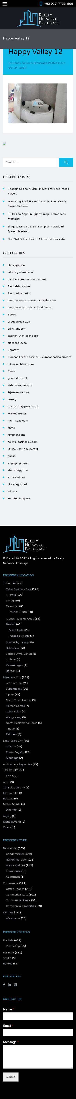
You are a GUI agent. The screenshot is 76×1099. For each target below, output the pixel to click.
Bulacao (8, 798)
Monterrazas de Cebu (20, 618)
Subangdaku (14, 688)
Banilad (10, 624)
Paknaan (11, 734)
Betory (12, 314)
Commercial (11, 883)
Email (8, 1026)
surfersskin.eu (16, 477)
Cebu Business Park (18, 589)
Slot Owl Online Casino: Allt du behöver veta (36, 239)
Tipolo (10, 694)
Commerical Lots (17, 894)
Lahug (10, 600)
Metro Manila (11, 804)
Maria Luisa (16, 630)
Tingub (10, 728)
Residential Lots (16, 859)
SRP (8, 775)
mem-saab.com (18, 420)
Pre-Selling (13, 946)
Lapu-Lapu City (13, 740)
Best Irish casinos (19, 286)
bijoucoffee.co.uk (19, 321)
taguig (7, 816)
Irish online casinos (20, 385)
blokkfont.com (17, 328)
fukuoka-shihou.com (21, 364)
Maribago (12, 758)
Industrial (9, 912)
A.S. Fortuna (14, 683)
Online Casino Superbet (23, 449)
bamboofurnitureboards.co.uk (27, 279)
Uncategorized (17, 484)
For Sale (8, 940)
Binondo (11, 809)
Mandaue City (12, 677)
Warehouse (13, 918)
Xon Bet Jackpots (19, 498)
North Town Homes (18, 700)
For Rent (8, 952)
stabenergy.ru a (18, 470)
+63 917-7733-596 (58, 4)
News (11, 427)
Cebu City (9, 583)
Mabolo (11, 659)
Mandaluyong (12, 821)
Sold (6, 958)
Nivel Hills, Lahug (17, 642)
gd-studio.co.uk (18, 378)
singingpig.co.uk (18, 463)
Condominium (15, 854)
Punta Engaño (15, 752)
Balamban (12, 648)
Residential (10, 848)
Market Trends (17, 413)
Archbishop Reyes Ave (17, 764)
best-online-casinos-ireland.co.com (30, 307)
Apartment (13, 876)
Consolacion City (14, 787)
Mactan (11, 746)
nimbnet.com (16, 434)
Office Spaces (15, 889)
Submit (10, 1077)
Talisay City (10, 770)
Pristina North (18, 612)
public (11, 456)
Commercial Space (18, 900)
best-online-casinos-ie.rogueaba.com (32, 300)
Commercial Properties (21, 906)
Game (11, 371)
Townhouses (14, 871)
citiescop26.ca (17, 343)
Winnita (12, 491)
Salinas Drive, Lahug (19, 653)
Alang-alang (13, 717)
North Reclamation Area (21, 723)
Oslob (7, 827)
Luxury (12, 399)
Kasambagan (14, 665)
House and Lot (15, 865)
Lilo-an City (10, 793)
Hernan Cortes (15, 706)
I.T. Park (11, 595)
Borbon (11, 671)
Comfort (13, 350)
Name (8, 1009)
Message (11, 1042)
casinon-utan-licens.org (23, 335)
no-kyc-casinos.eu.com (23, 442)
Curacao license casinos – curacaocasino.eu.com (39, 357)
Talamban (12, 606)
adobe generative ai (20, 272)
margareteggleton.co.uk (23, 406)
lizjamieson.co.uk (18, 392)
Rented (7, 963)
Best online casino (19, 293)
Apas (6, 782)
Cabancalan (13, 711)
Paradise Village (19, 635)
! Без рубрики (16, 265)
